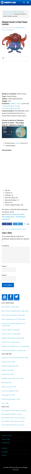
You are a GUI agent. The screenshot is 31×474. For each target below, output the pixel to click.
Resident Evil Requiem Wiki (10, 366)
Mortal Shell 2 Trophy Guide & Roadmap (14, 410)
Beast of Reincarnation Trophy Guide (13, 315)
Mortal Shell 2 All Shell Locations (12, 414)
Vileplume (6, 106)
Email (4, 275)
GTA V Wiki (5, 403)
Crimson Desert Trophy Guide (11, 334)
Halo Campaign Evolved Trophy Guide (13, 319)
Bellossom (7, 108)
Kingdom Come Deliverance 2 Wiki (12, 378)
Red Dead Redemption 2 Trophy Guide (14, 350)
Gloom (19, 103)
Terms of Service (7, 435)
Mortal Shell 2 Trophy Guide (10, 307)
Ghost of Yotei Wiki (8, 370)
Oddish (12, 103)
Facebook (5, 452)
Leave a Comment (7, 30)
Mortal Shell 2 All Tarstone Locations (13, 417)
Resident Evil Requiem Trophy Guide (13, 338)
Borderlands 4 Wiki (8, 374)
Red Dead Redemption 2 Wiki (11, 399)
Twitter (4, 455)
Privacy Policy (6, 439)
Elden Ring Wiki (6, 382)
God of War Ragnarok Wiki (10, 391)
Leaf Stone (15, 106)
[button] (24, 2)
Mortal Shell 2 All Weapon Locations (13, 421)
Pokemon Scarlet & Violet (18, 229)
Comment (5, 246)
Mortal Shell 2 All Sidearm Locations (13, 425)
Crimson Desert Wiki (8, 362)
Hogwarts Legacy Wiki (9, 387)
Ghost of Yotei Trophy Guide (11, 342)
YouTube (4, 448)
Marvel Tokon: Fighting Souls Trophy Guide (15, 311)
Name (4, 266)
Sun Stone (15, 108)
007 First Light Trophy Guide (11, 330)
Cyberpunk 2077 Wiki (8, 395)
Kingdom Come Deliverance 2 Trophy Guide (15, 346)
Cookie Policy (6, 443)
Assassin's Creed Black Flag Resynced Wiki (15, 357)
